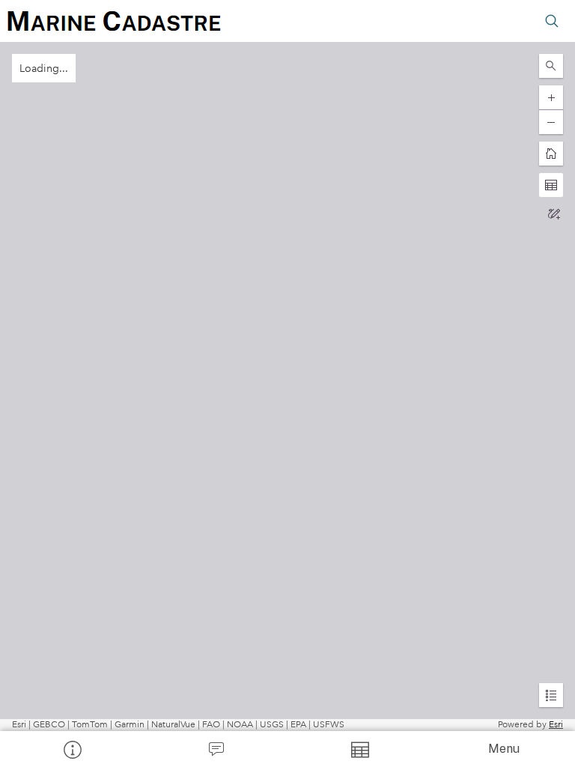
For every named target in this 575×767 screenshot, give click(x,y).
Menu (504, 749)
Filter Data (359, 749)
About (72, 749)
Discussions (216, 749)
